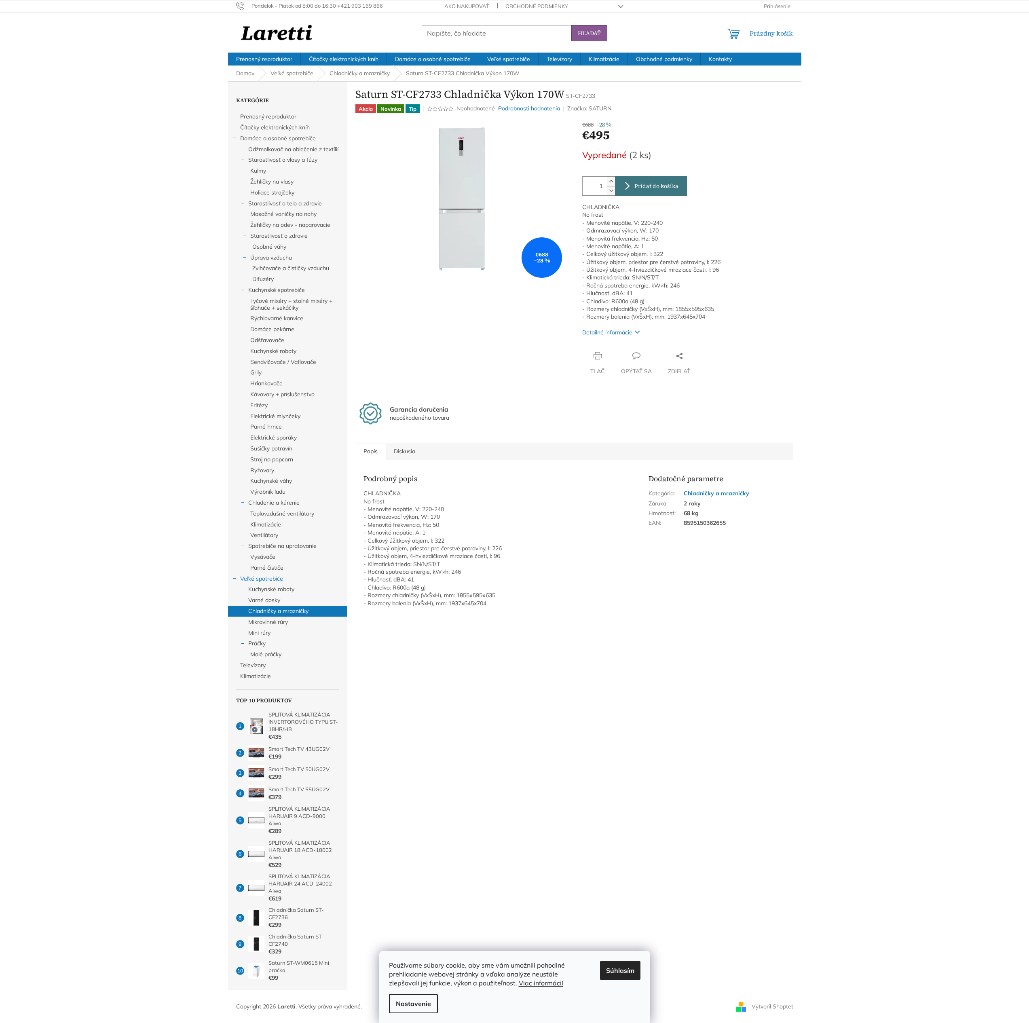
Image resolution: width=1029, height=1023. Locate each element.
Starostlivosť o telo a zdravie (285, 203)
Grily (256, 372)
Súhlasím (620, 970)
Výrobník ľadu (267, 491)
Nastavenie (413, 1004)
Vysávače (262, 556)
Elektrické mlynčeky (275, 416)
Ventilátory (264, 535)
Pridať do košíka (656, 186)
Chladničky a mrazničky (278, 611)
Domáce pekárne (272, 329)
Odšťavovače (267, 340)
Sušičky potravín (271, 448)
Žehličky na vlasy (272, 181)
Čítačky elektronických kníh (275, 127)
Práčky (257, 643)
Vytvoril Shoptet (772, 1006)
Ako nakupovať (466, 6)
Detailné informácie (607, 332)
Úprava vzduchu (271, 257)
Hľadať (589, 33)
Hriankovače (266, 383)
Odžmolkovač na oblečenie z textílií (293, 149)
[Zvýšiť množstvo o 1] (611, 181)
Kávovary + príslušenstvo (282, 394)
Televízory (253, 665)
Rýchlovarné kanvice (276, 318)
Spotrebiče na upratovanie (282, 546)
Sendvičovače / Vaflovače (283, 362)
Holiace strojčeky (272, 192)
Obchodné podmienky (536, 6)
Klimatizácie (265, 524)
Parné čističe (266, 567)
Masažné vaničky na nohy (283, 214)
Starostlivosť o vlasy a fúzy (282, 159)
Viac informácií (541, 983)
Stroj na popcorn (271, 459)
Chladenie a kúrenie (274, 502)
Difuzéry (263, 279)
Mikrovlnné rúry (268, 622)
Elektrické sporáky (273, 437)
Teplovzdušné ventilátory (282, 513)
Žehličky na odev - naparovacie (290, 224)
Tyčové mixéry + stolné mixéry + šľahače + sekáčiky (291, 304)
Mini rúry (259, 632)
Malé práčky (265, 654)
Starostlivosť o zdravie (279, 235)
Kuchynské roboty (273, 351)
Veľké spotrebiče (261, 578)
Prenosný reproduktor (268, 116)
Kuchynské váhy (271, 480)
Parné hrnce (266, 426)
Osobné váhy (269, 246)
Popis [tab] (370, 451)
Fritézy (259, 405)
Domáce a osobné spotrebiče (278, 138)
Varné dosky (264, 600)
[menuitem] (264, 59)
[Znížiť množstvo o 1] (611, 190)
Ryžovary (262, 470)
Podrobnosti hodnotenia (529, 108)
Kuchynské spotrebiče (276, 290)
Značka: (589, 108)
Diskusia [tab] (404, 451)
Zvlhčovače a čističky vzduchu (290, 268)
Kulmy (258, 170)
